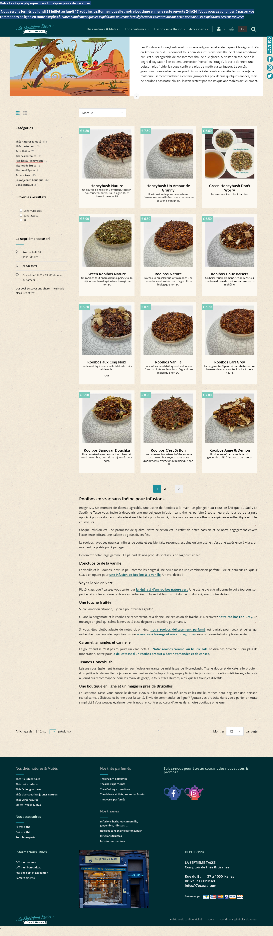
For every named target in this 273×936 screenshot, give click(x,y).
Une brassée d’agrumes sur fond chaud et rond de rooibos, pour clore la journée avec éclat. (106, 457)
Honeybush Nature (107, 185)
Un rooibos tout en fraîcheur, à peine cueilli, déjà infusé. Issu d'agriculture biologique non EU (107, 281)
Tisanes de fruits (26, 165)
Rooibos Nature (168, 273)
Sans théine (23, 151)
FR (242, 29)
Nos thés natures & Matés (37, 768)
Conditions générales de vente (238, 919)
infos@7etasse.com (200, 885)
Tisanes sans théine (168, 29)
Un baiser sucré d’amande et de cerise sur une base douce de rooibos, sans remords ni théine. (229, 281)
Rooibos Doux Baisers (229, 273)
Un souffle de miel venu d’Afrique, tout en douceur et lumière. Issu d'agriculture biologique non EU (106, 193)
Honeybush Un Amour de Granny (168, 188)
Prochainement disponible (231, 152)
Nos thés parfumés (115, 768)
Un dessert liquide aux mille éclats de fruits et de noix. (107, 367)
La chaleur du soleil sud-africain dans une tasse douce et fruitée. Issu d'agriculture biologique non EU (168, 281)
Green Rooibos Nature (107, 273)
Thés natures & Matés (102, 29)
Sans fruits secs (33, 211)
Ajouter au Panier (109, 152)
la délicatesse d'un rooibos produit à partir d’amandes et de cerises (161, 654)
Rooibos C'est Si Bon (168, 450)
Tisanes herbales (26, 156)
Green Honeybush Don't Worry (229, 188)
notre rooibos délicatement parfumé (177, 629)
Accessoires (197, 29)
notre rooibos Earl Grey (235, 617)
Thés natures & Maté (28, 141)
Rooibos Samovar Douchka (107, 450)
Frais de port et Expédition (32, 872)
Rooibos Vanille (168, 362)
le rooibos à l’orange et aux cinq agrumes (166, 634)
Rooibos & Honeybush (29, 161)
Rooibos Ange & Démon (229, 450)
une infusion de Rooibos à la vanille (135, 575)
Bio (25, 220)
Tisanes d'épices (25, 170)
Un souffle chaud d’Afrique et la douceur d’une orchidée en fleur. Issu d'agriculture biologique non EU (168, 369)
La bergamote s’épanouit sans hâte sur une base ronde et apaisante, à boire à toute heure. (229, 369)
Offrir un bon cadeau (28, 867)
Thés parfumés (136, 29)
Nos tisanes (109, 811)
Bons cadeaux (24, 185)
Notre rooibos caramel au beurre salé (180, 649)
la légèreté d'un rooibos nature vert (162, 589)
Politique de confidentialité (186, 919)
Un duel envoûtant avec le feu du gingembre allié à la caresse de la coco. (229, 455)
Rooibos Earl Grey (229, 362)
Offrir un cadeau (26, 862)
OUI (107, 375)
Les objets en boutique (29, 180)
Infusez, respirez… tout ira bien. (229, 194)
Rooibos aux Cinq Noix (106, 362)
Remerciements (25, 878)
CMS (211, 919)
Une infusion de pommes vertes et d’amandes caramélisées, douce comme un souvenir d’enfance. (168, 197)
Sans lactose (31, 215)
